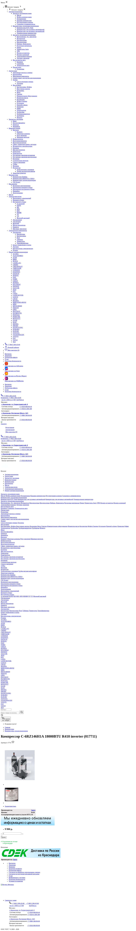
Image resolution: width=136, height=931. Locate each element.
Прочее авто (17, 67)
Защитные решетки (19, 173)
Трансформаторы (22, 243)
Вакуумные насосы (23, 89)
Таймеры (20, 239)
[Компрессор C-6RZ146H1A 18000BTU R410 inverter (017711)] (20, 784)
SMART (15, 326)
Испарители (21, 38)
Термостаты (21, 241)
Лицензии (8, 386)
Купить (4, 837)
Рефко (19, 108)
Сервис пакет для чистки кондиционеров (27, 78)
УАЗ (14, 342)
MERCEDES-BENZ (19, 302)
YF (18, 214)
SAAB (15, 320)
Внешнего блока (18, 200)
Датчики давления (23, 58)
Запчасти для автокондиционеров (24, 35)
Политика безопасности (13, 391)
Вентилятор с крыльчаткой (22, 198)
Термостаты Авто (23, 49)
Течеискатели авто (23, 65)
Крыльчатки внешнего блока (22, 187)
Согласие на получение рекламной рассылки (24, 874)
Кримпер (20, 62)
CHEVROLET (18, 266)
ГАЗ (14, 338)
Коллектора (21, 99)
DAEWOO (16, 272)
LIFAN (15, 299)
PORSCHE (16, 317)
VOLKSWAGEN (18, 335)
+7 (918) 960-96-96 (25, 420)
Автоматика (17, 232)
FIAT (14, 277)
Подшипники (21, 19)
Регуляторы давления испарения (24, 155)
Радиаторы (20, 69)
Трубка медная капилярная (26, 171)
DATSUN (16, 274)
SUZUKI (16, 331)
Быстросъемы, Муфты (24, 87)
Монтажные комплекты (21, 76)
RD (18, 207)
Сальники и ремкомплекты (26, 24)
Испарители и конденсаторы (22, 146)
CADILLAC (17, 263)
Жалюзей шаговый (23, 218)
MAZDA (16, 300)
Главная (7, 727)
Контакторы (21, 234)
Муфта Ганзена (22, 101)
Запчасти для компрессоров (22, 13)
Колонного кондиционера (21, 186)
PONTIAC (16, 315)
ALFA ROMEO (18, 256)
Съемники (20, 64)
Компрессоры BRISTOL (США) (23, 178)
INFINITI (16, 286)
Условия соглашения (16, 881)
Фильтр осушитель (23, 53)
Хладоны (20, 83)
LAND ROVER (18, 295)
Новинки (12, 867)
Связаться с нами (10, 900)
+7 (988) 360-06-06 (25, 415)
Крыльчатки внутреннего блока (23, 189)
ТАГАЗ (15, 340)
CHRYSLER (17, 268)
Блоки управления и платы (22, 245)
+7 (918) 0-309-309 (25, 409)
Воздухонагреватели (20, 141)
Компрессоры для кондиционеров (24, 180)
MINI (14, 304)
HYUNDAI (16, 284)
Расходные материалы (24, 46)
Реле (18, 238)
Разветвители (17, 153)
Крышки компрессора (24, 20)
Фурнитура (16, 168)
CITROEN (16, 270)
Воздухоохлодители (19, 142)
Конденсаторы (22, 40)
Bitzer (15, 121)
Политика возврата (15, 868)
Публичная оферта (11, 388)
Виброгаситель (18, 139)
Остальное (20, 103)
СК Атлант (16, 182)
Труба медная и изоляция (25, 169)
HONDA (16, 282)
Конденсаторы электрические (23, 248)
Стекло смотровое (19, 162)
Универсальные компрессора (26, 33)
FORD (15, 279)
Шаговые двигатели (19, 229)
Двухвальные (17, 220)
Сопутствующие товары (25, 81)
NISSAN (16, 308)
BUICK (15, 261)
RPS (18, 211)
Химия (15, 80)
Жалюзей (16, 223)
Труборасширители (23, 114)
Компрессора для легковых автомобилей (30, 31)
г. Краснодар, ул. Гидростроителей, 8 (14, 404)
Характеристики (10, 806)
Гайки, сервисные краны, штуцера (24, 144)
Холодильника (18, 193)
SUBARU (16, 329)
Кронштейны (17, 74)
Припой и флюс (22, 105)
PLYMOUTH (17, 313)
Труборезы (20, 116)
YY (18, 216)
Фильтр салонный (23, 55)
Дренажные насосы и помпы (22, 72)
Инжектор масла (22, 98)
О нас (7, 390)
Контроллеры (21, 236)
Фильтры (16, 166)
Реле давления (21, 135)
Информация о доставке (17, 877)
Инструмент (17, 85)
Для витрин (17, 221)
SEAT (15, 322)
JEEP (14, 290)
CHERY (15, 265)
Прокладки (16, 151)
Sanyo (33, 810)
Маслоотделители (19, 150)
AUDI (15, 257)
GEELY (15, 281)
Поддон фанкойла (19, 123)
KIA (14, 291)
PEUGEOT (16, 311)
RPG (18, 209)
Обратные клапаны (23, 134)
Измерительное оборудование (27, 96)
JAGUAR (16, 288)
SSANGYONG (18, 327)
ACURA (16, 254)
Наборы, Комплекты (24, 44)
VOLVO (15, 336)
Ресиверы (16, 159)
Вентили (16, 130)
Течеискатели (21, 110)
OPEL (15, 309)
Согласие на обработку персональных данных (24, 872)
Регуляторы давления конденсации (25, 157)
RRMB (19, 212)
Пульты (15, 250)
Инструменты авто (19, 60)
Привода (16, 125)
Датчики (16, 247)
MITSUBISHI (17, 306)
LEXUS (15, 297)
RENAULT (16, 318)
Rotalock (19, 132)
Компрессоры (9, 729)
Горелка (19, 94)
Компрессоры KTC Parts (25, 28)
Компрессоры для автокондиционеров (26, 26)
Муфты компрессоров (24, 17)
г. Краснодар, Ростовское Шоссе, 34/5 (14, 413)
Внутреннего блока (19, 202)
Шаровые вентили (23, 137)
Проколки (20, 107)
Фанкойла (16, 191)
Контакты (8, 384)
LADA (15, 293)
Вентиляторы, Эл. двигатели (26, 37)
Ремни (19, 47)
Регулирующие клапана (25, 22)
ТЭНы (15, 164)
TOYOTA (16, 333)
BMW (15, 259)
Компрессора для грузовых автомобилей (30, 29)
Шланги (19, 117)
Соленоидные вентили (20, 160)
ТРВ (18, 51)
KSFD (19, 205)
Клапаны (16, 148)
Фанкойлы (16, 126)
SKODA (15, 324)
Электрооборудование (24, 56)
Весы (18, 92)
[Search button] (22, 712)
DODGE (16, 275)
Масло (19, 15)
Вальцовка (20, 90)
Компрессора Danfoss (20, 177)
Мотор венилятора (19, 225)
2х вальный (21, 204)
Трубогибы (20, 112)
